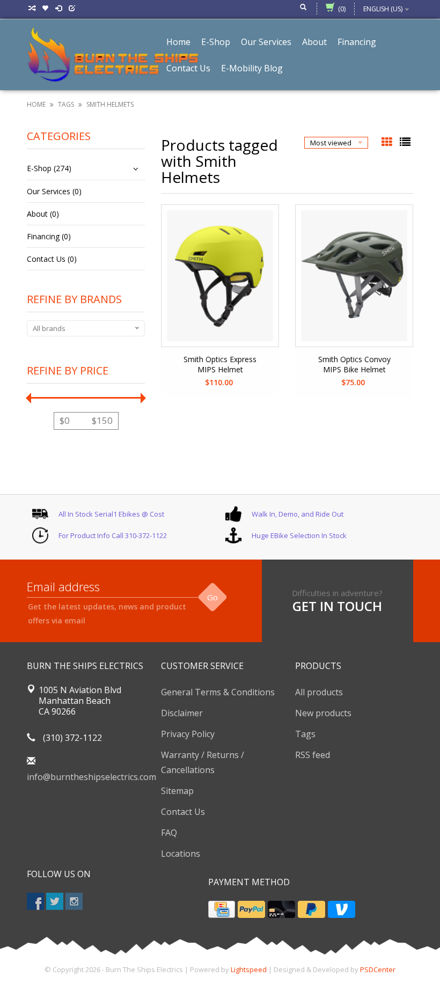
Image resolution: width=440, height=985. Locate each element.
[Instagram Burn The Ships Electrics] (74, 901)
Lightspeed (249, 969)
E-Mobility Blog (252, 68)
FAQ (169, 833)
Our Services (266, 42)
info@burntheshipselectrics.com (91, 777)
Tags (66, 104)
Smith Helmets (110, 104)
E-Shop (215, 42)
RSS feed (312, 755)
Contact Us (183, 812)
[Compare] (32, 8)
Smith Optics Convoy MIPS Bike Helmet (354, 364)
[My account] (59, 8)
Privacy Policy (188, 734)
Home (36, 104)
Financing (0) (49, 236)
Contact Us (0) (52, 259)
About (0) (43, 214)
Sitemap (177, 791)
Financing (357, 42)
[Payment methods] (221, 909)
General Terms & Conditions (218, 692)
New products (323, 713)
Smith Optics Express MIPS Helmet (220, 364)
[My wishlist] (46, 8)
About (314, 42)
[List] (405, 143)
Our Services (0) (54, 191)
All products (319, 692)
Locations (180, 853)
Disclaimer (182, 713)
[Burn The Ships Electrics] (113, 54)
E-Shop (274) (49, 168)
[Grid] (388, 143)
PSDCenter (377, 969)
